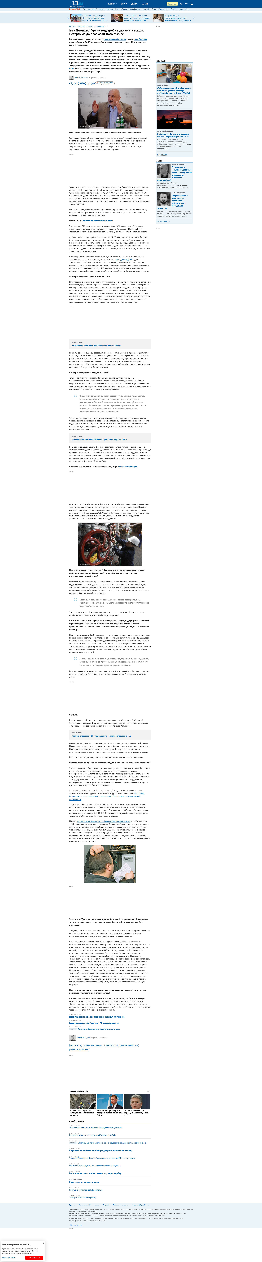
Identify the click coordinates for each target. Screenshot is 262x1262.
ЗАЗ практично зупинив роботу (82, 1197)
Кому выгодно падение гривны (84, 1182)
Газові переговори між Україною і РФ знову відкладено (94, 1023)
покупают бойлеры (128, 466)
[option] (90, 18)
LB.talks (173, 9)
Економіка (81, 26)
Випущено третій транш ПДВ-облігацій (86, 1189)
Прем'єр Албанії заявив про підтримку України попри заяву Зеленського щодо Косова (95, 18)
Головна (72, 26)
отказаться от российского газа (97, 220)
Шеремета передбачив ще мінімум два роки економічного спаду (100, 1150)
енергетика (75, 1045)
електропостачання (93, 1045)
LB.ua (71, 68)
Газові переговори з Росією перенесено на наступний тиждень (97, 1016)
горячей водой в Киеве (115, 39)
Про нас (72, 1205)
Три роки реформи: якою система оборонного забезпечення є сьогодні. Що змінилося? (173, 202)
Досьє (134, 4)
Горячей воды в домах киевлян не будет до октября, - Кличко (99, 439)
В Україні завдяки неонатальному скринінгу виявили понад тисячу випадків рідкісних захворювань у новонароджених (137, 20)
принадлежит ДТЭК (123, 259)
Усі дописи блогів (163, 221)
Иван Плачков (140, 39)
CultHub (145, 9)
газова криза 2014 (129, 1045)
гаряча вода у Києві (79, 1049)
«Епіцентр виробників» (130, 9)
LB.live (145, 4)
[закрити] (43, 1243)
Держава (89, 26)
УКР (186, 4)
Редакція (106, 1205)
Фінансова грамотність (108, 9)
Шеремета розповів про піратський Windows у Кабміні (92, 1135)
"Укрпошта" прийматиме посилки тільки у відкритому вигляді (95, 1127)
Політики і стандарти (120, 1205)
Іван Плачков (112, 1045)
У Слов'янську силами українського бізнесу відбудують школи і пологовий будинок (108, 1142)
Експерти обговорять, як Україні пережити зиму (95, 1029)
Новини (111, 4)
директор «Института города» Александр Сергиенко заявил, (103, 821)
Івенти (97, 1205)
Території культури (160, 9)
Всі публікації (162, 154)
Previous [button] (68, 18)
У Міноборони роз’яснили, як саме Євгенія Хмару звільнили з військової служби (178, 18)
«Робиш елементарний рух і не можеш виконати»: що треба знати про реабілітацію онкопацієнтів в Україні (174, 91)
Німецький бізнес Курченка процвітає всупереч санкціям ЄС (95, 1165)
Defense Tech (74, 9)
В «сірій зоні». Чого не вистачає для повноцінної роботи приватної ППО (173, 135)
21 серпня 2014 (99, 26)
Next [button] (194, 18)
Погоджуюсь (34, 1258)
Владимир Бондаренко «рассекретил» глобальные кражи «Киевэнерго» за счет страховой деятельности (106, 796)
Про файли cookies (8, 1258)
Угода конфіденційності (140, 1205)
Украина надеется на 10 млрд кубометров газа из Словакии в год (101, 736)
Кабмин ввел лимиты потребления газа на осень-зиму (96, 345)
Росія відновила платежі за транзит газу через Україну (95, 1173)
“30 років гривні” (90, 9)
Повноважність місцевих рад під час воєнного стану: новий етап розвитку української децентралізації (174, 173)
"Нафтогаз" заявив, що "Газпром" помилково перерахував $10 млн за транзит (102, 1158)
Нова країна (184, 9)
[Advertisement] (110, 170)
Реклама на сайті (85, 1205)
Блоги (124, 4)
